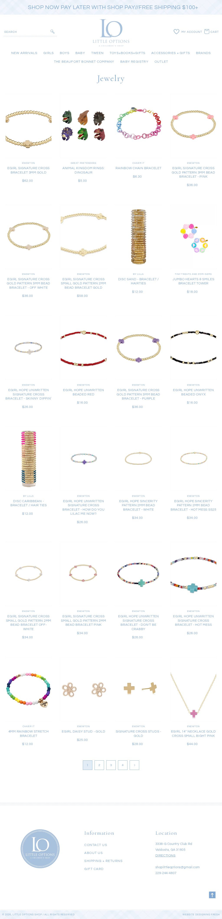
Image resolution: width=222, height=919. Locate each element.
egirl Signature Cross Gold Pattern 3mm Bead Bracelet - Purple (138, 394)
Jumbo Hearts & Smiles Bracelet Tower (193, 281)
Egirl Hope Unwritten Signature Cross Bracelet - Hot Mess (193, 620)
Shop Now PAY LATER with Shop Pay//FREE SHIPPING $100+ (113, 7)
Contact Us (95, 845)
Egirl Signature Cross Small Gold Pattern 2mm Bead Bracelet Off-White (28, 623)
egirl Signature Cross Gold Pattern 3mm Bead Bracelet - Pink (193, 172)
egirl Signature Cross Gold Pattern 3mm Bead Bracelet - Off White (28, 283)
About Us (93, 853)
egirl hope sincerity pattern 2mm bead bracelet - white (138, 505)
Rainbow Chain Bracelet (139, 168)
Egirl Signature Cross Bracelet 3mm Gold (28, 170)
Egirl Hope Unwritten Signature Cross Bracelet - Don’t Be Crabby (138, 623)
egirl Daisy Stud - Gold (83, 731)
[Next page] (134, 765)
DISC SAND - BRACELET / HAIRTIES (138, 281)
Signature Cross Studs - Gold (138, 733)
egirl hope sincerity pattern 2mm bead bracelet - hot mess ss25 (193, 505)
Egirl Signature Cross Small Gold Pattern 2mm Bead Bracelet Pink (83, 620)
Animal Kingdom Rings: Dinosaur (83, 170)
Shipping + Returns (103, 861)
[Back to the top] (212, 895)
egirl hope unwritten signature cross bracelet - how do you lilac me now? (83, 508)
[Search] (52, 31)
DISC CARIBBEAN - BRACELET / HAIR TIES (28, 503)
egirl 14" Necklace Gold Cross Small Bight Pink (193, 733)
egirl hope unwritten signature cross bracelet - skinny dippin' (28, 394)
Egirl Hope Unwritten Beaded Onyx (193, 392)
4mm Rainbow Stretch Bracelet (28, 733)
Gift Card (94, 869)
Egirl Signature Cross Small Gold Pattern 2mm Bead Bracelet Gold (83, 283)
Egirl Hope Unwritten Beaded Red (83, 392)
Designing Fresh (207, 914)
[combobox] (30, 32)
